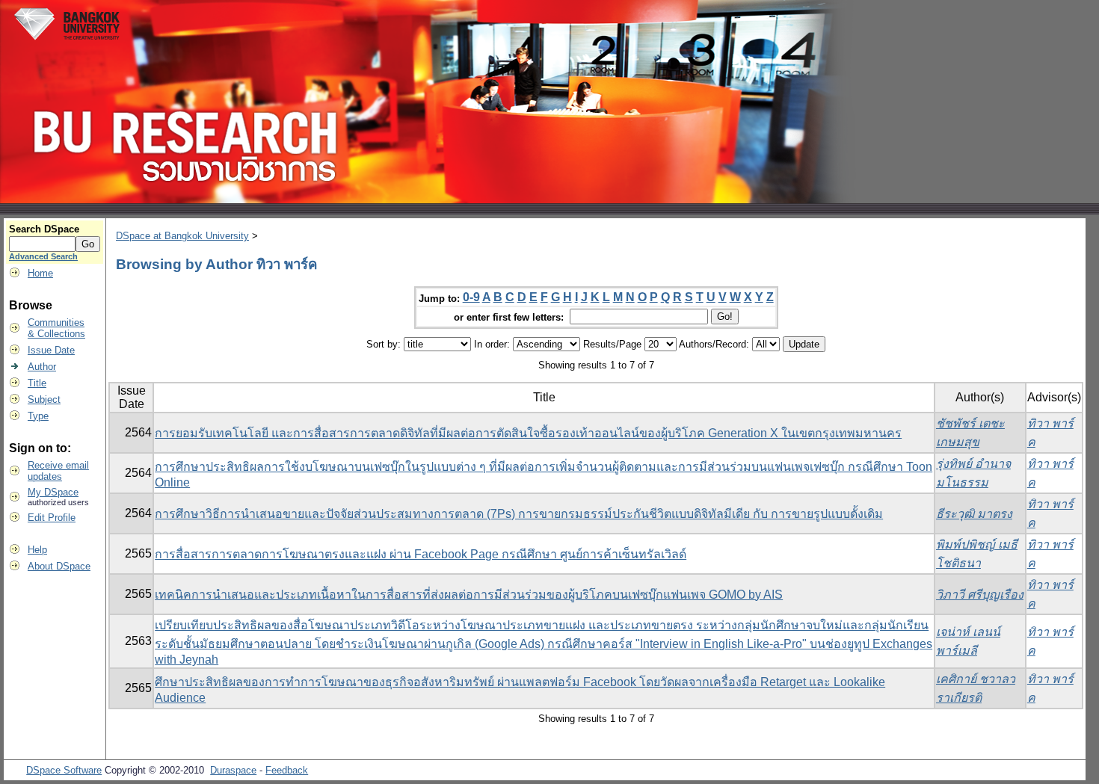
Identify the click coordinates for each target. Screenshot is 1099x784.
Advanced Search (43, 256)
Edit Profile (52, 517)
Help (37, 549)
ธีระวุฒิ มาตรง (974, 513)
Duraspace (233, 770)
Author (42, 366)
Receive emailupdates (58, 471)
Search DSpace (44, 229)
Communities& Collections (56, 328)
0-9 (471, 297)
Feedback (286, 770)
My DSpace (53, 492)
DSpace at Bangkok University (182, 235)
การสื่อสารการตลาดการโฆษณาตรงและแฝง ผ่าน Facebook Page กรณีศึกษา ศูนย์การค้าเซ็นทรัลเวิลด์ (420, 554)
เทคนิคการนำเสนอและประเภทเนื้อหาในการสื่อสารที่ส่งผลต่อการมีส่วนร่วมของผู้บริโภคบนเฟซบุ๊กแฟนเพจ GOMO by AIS (469, 594)
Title (37, 383)
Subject (44, 399)
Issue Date (51, 350)
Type (38, 416)
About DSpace (59, 566)
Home (40, 273)
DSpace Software (64, 770)
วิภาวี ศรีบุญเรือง (979, 594)
